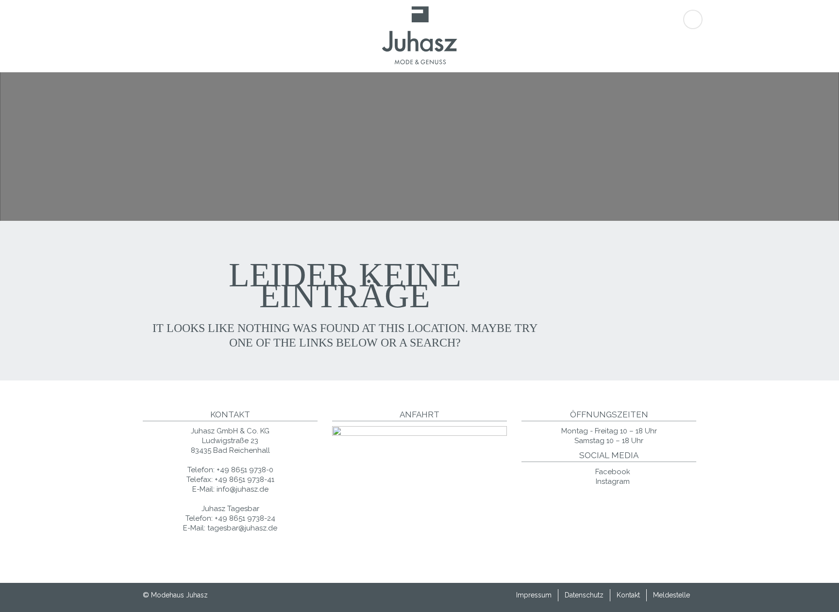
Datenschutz (584, 595)
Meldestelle (671, 595)
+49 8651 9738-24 (245, 518)
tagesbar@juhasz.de (242, 528)
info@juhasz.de (242, 489)
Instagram (612, 481)
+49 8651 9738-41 (244, 479)
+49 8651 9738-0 (245, 469)
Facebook (611, 471)
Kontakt (628, 595)
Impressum (534, 595)
